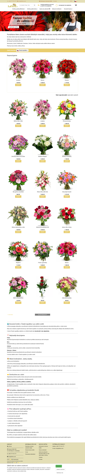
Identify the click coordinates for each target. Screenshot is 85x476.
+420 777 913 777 (12, 1)
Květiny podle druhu (32, 9)
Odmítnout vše (60, 472)
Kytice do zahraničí (44, 9)
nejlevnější (70, 95)
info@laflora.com (22, 1)
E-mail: (54, 448)
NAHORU (10, 314)
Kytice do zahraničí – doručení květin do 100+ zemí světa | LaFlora (44, 453)
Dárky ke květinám (56, 9)
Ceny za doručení (42, 450)
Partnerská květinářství (30, 454)
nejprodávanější (63, 95)
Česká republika (23, 50)
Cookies (40, 457)
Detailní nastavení (61, 469)
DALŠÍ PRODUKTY (42, 314)
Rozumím (59, 466)
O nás (26, 452)
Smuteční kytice (68, 9)
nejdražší (75, 95)
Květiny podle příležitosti (18, 9)
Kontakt (55, 1)
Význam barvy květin (29, 450)
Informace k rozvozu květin (46, 1)
